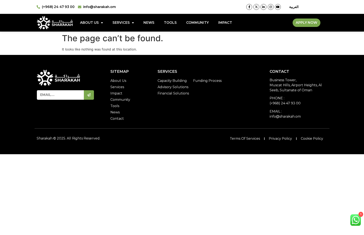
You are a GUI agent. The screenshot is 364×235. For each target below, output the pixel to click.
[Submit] (89, 95)
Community (197, 23)
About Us (89, 23)
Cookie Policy (312, 139)
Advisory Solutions (173, 87)
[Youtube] (278, 7)
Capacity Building (172, 81)
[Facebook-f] (249, 7)
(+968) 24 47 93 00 (285, 103)
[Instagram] (271, 7)
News (148, 23)
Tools (170, 23)
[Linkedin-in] (263, 7)
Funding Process (207, 81)
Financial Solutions (173, 93)
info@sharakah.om (285, 116)
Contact (117, 119)
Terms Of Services (245, 139)
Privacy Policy (280, 139)
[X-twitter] (256, 7)
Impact (225, 23)
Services (121, 23)
